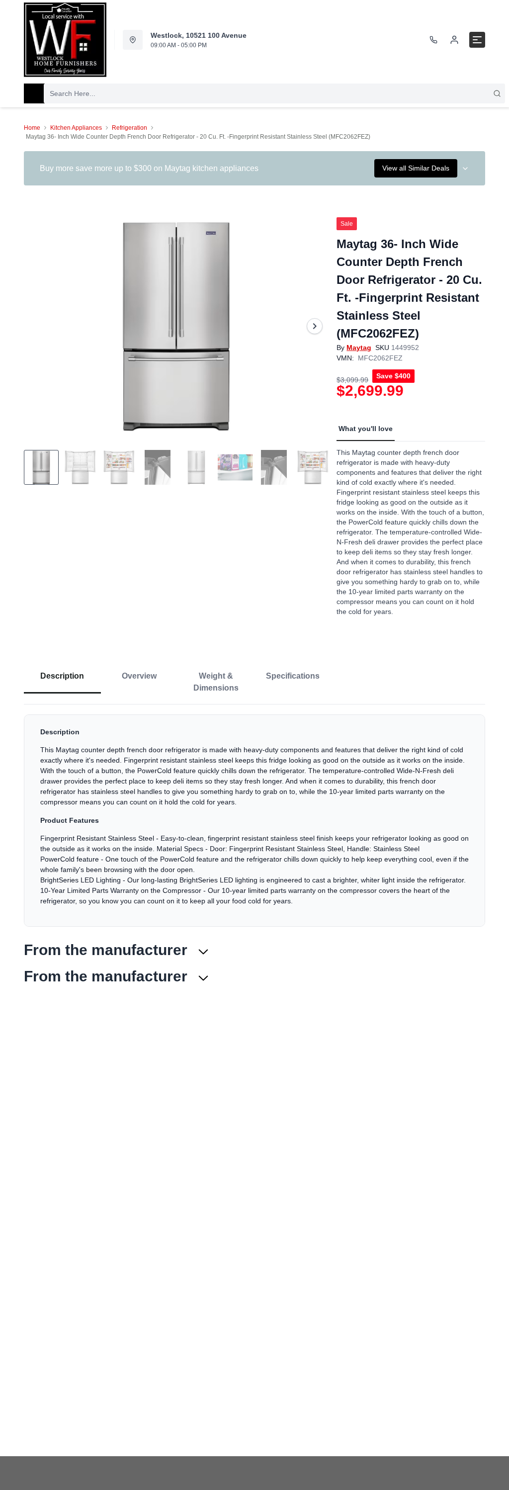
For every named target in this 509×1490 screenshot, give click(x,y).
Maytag (358, 347)
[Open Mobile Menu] (477, 40)
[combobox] (274, 93)
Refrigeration (129, 127)
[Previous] (38, 326)
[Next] (315, 326)
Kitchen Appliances (76, 127)
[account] (454, 40)
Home (32, 127)
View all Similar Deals (415, 168)
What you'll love (366, 429)
